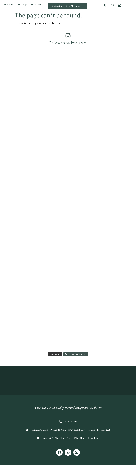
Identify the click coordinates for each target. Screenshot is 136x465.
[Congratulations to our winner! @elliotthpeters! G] (17, 66)
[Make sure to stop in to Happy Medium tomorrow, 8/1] (51, 203)
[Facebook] (105, 5)
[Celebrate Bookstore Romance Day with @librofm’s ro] (85, 219)
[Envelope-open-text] (119, 5)
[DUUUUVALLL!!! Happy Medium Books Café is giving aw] (118, 100)
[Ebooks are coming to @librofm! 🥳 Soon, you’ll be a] (51, 113)
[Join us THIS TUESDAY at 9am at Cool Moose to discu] (17, 203)
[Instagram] (112, 5)
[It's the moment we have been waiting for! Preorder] (85, 81)
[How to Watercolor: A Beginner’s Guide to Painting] (118, 260)
